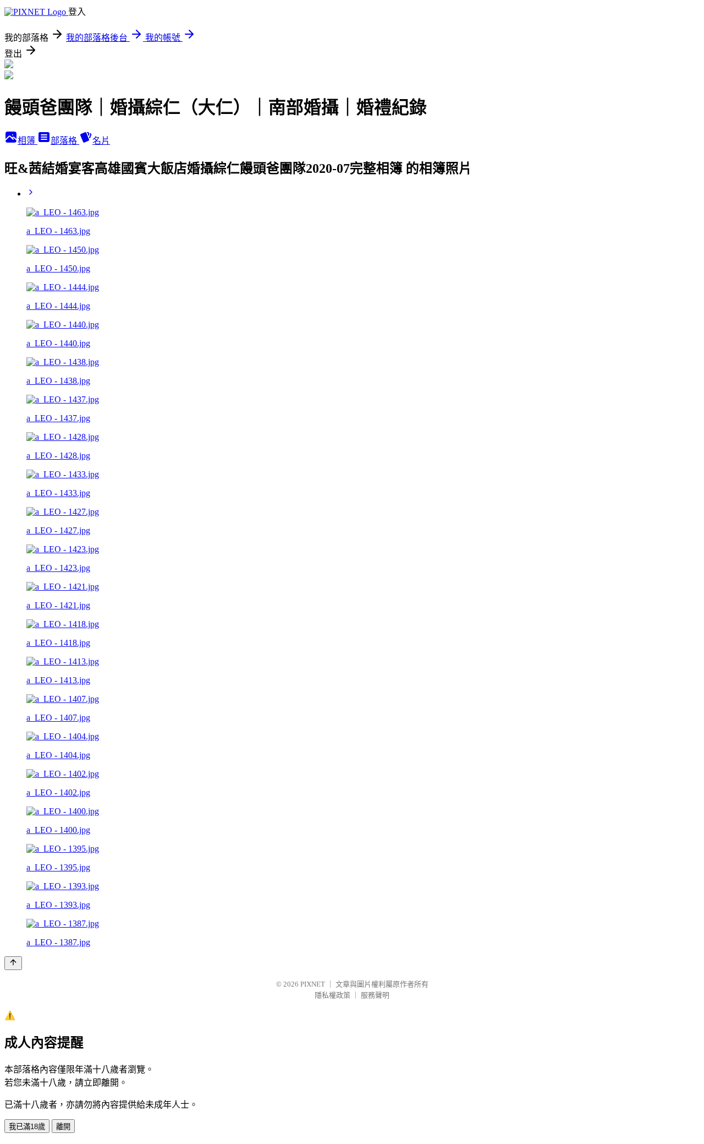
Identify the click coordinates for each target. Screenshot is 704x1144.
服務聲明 (375, 995)
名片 (101, 140)
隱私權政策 (332, 995)
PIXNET (312, 984)
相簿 (27, 140)
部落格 (65, 140)
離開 (63, 1127)
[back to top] (13, 963)
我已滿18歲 (27, 1127)
